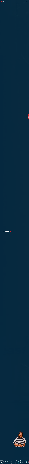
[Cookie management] (1, 462)
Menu (26, 1)
